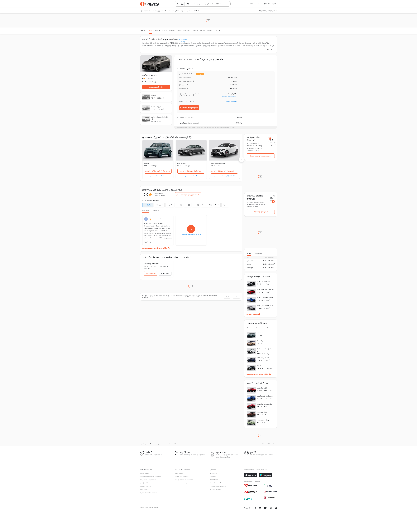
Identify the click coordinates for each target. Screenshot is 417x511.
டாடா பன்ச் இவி (262, 412)
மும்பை (249, 264)
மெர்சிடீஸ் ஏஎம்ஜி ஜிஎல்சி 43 (218, 163)
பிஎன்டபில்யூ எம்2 (182, 163)
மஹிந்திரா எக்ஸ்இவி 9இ (264, 404)
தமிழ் (251, 3)
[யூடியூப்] (265, 508)
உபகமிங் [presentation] (267, 328)
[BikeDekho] (250, 485)
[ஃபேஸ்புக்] (255, 508)
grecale (143, 30)
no (236, 297)
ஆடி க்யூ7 (260, 366)
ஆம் (227, 297)
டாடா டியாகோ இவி (263, 420)
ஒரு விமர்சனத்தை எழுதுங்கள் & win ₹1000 (188, 195)
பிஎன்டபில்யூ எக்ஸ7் (263, 358)
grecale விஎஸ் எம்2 (191, 176)
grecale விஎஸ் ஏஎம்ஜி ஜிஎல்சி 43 (224, 176)
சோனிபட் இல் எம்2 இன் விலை (191, 171)
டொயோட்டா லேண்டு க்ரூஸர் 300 (265, 350)
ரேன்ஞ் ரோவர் (261, 341)
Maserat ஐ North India (151, 264)
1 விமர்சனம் (149, 78)
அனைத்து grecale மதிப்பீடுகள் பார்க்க (154, 248)
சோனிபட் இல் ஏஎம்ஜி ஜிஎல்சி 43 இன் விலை (224, 171)
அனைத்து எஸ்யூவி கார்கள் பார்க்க (257, 374)
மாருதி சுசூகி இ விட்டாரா (265, 396)
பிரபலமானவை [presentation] (258, 253)
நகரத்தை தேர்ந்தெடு (268, 11)
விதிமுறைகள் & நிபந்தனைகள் (148, 479)
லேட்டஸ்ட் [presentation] (258, 328)
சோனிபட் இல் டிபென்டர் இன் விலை (157, 171)
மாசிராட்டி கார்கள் (252, 314)
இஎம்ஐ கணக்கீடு (231, 101)
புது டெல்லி (250, 260)
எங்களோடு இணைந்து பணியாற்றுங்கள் (150, 476)
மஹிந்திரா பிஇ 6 (262, 388)
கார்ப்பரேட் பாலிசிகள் (145, 486)
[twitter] (260, 508)
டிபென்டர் (146, 163)
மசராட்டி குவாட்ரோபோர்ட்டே (265, 305)
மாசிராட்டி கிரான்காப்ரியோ (265, 297)
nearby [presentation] (249, 253)
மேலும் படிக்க (270, 49)
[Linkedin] (276, 508)
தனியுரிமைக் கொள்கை (146, 483)
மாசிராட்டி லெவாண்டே (264, 281)
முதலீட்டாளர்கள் (144, 489)
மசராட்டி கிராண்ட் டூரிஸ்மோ (265, 289)
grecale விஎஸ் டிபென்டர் (157, 176)
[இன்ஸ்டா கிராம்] (271, 508)
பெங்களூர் (250, 267)
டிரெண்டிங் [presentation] (249, 328)
